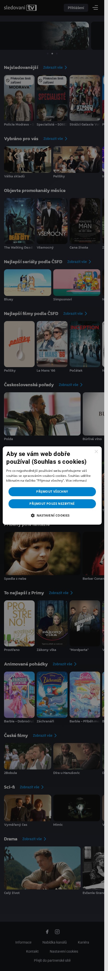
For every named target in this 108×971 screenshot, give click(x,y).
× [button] (96, 452)
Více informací (76, 481)
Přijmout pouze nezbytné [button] (52, 503)
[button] (52, 515)
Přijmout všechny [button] (52, 491)
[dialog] (52, 485)
